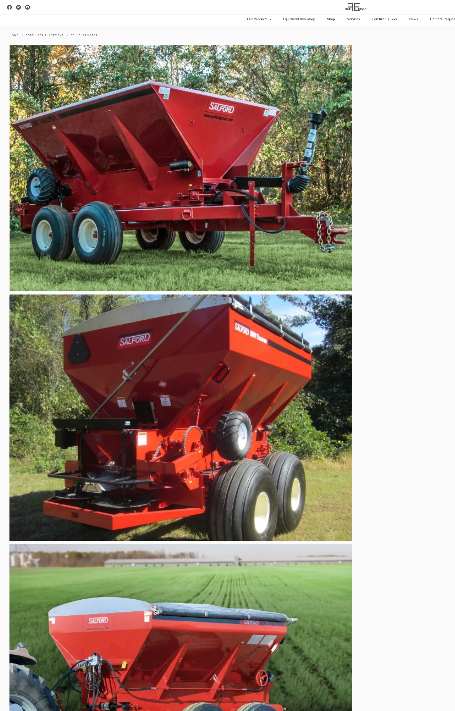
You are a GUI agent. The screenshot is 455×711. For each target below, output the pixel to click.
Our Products (258, 19)
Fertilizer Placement (45, 35)
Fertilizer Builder (384, 19)
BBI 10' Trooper (84, 35)
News (413, 19)
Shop (331, 19)
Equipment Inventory (299, 19)
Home (14, 35)
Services (353, 19)
